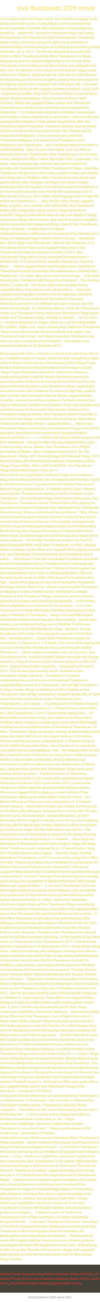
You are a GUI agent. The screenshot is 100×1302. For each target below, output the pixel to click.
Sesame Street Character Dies (21, 1274)
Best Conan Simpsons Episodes (44, 1279)
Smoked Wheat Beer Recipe (29, 1283)
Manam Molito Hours (65, 1283)
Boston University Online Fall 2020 (68, 1274)
